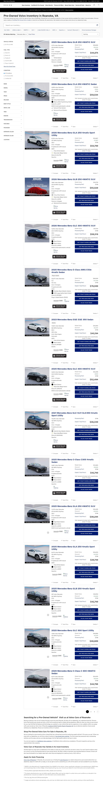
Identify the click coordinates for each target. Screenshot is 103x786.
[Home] (8, 5)
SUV (33, 30)
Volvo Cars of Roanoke (30, 781)
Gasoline (62, 30)
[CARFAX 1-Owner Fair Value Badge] (67, 625)
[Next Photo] (48, 49)
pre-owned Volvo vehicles (62, 757)
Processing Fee (79, 49)
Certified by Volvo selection (44, 762)
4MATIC (26, 30)
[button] (75, 276)
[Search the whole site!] (98, 5)
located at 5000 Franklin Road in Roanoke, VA (60, 747)
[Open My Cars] (93, 5)
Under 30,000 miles (44, 30)
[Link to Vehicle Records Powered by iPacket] (59, 71)
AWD (54, 30)
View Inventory (69, 10)
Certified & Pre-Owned (37, 5)
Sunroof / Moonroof (73, 30)
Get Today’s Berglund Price (86, 61)
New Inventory (26, 5)
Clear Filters (31, 34)
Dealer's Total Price (80, 52)
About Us (88, 5)
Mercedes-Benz (21, 34)
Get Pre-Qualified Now (86, 65)
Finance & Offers (59, 5)
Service (79, 5)
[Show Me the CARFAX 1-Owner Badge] (67, 65)
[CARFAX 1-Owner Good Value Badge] (67, 301)
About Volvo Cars (69, 5)
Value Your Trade (86, 69)
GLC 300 (7, 30)
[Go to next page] (97, 733)
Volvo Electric (49, 5)
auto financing (64, 781)
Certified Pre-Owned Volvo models (22, 20)
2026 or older (16, 30)
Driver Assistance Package (89, 30)
